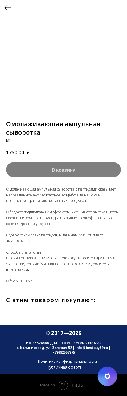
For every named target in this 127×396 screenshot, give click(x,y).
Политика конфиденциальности (67, 361)
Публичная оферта (64, 367)
